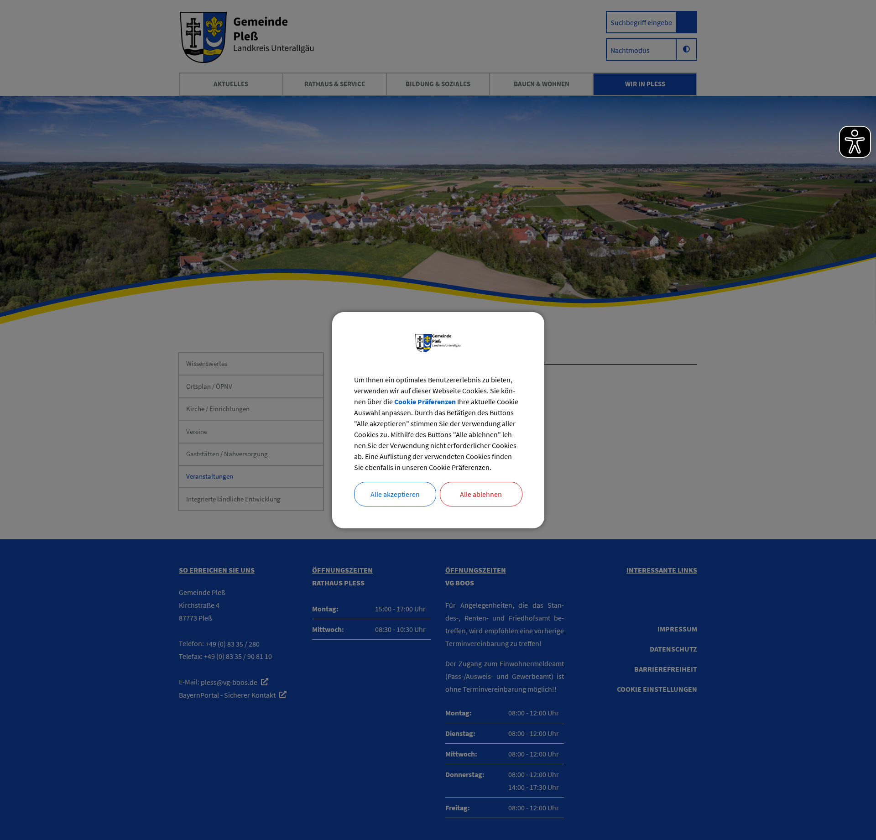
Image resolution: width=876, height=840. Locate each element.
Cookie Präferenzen (425, 401)
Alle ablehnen (481, 494)
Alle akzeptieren (395, 494)
